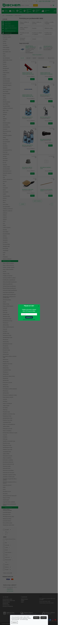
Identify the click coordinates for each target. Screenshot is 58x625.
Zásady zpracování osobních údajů (29, 319)
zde (27, 619)
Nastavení (14, 622)
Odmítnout (36, 617)
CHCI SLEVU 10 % (29, 317)
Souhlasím (43, 617)
